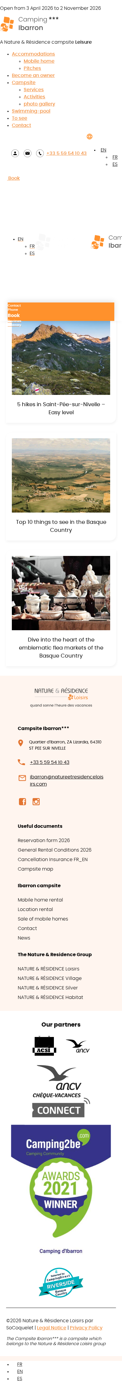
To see (19, 118)
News (24, 938)
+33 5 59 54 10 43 (66, 153)
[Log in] (15, 153)
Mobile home (39, 61)
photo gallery (39, 104)
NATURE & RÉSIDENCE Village (50, 978)
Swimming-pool (31, 111)
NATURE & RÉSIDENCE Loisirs (48, 969)
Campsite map (35, 869)
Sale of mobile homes (43, 919)
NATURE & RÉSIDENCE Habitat (50, 997)
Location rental (35, 909)
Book (13, 178)
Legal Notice (51, 1327)
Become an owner (33, 75)
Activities (34, 96)
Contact (21, 125)
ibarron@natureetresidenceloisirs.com (66, 781)
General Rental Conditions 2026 (55, 850)
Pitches (32, 68)
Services (34, 89)
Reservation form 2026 (44, 840)
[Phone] (40, 153)
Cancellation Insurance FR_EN (53, 859)
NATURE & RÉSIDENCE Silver (48, 988)
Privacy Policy (86, 1327)
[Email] (27, 153)
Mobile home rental (40, 900)
